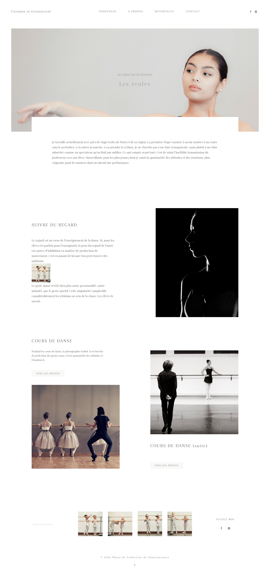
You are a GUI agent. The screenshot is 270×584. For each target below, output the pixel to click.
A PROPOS (135, 11)
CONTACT (193, 11)
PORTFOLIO (107, 11)
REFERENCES (164, 11)
